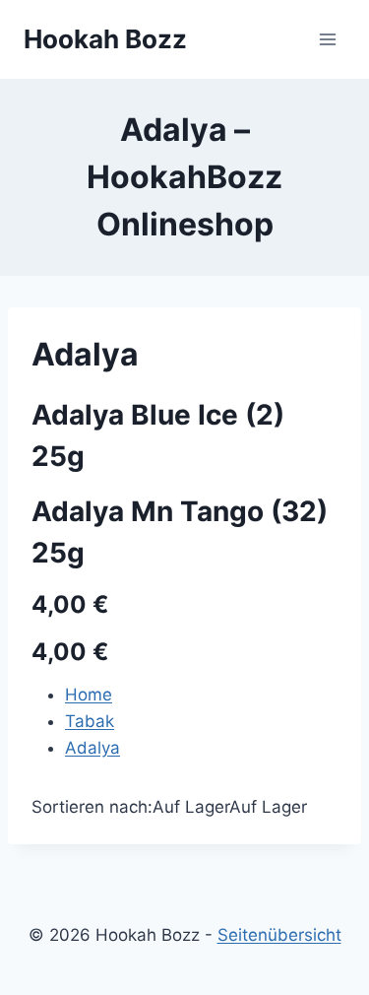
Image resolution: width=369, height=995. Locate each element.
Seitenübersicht (279, 935)
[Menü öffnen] (327, 39)
